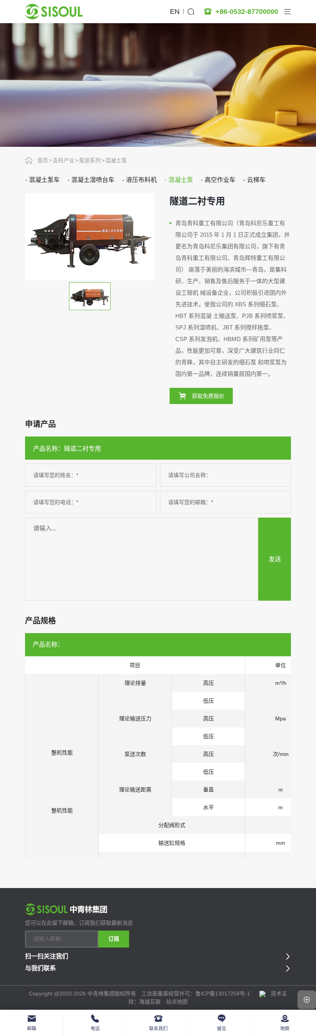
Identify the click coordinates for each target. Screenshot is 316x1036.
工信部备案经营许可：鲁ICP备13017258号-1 (196, 993)
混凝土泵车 (44, 180)
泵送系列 (90, 160)
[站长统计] (262, 993)
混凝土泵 (116, 160)
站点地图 (177, 1002)
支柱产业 (63, 160)
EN (175, 11)
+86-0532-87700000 (246, 11)
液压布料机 (141, 180)
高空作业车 (220, 180)
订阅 (113, 939)
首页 (42, 160)
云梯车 (256, 180)
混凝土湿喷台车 (92, 180)
